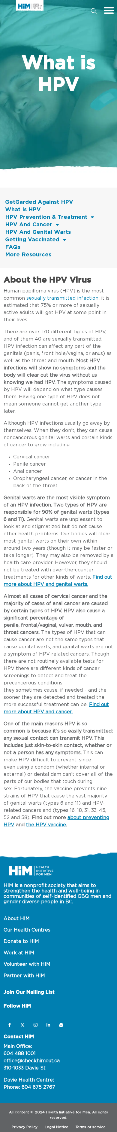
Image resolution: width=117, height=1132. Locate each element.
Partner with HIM (24, 975)
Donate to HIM (21, 941)
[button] (109, 10)
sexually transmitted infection (62, 298)
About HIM (17, 918)
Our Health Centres (27, 930)
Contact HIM (19, 1036)
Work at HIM (19, 952)
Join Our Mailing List (29, 992)
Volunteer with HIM (27, 964)
